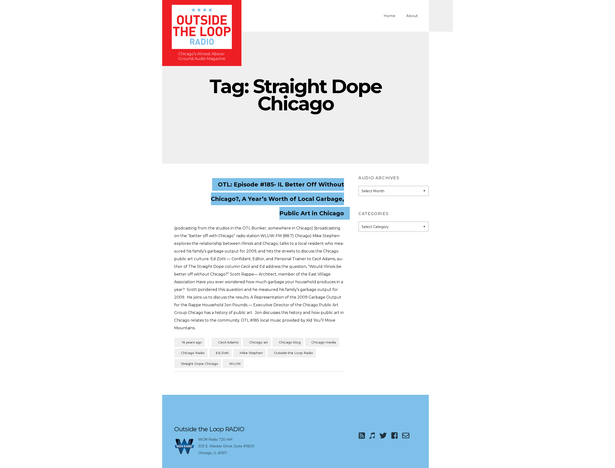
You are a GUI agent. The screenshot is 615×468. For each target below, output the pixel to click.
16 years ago (189, 342)
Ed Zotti (222, 353)
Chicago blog (290, 342)
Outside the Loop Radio (293, 353)
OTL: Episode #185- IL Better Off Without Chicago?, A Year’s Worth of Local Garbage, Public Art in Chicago (277, 199)
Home (389, 15)
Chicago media (323, 342)
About (412, 15)
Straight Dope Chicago (199, 364)
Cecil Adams (228, 342)
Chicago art (258, 342)
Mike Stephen (251, 353)
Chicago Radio (193, 353)
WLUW (235, 364)
